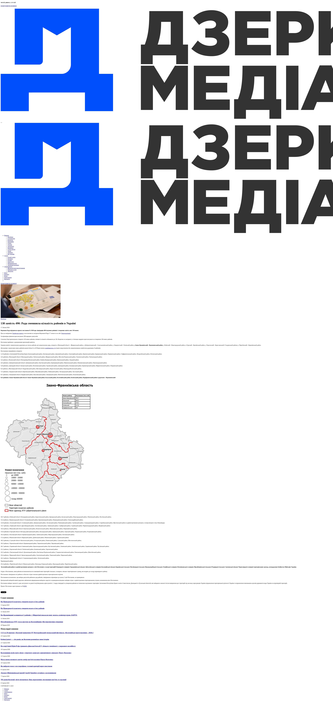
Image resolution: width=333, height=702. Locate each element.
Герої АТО (11, 262)
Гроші (9, 251)
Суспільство (11, 238)
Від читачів (11, 254)
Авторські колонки (13, 265)
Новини (6, 235)
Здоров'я (10, 252)
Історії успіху (11, 257)
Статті (6, 255)
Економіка (11, 241)
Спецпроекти (8, 266)
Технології (11, 246)
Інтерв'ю (10, 259)
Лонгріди (10, 271)
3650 (25, 586)
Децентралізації (65, 333)
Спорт (9, 243)
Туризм (10, 245)
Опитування (8, 277)
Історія (10, 260)
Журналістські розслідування (16, 268)
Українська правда (18, 333)
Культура (10, 240)
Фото (5, 273)
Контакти (7, 279)
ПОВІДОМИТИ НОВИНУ (9, 6)
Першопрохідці (12, 263)
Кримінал (10, 248)
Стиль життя (11, 249)
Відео (5, 276)
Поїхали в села (12, 269)
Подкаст (6, 274)
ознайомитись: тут (50, 348)
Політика (10, 237)
